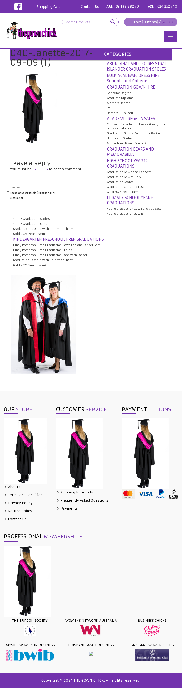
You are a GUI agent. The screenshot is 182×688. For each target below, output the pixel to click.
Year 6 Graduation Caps (30, 224)
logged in (40, 169)
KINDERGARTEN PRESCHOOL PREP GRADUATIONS (58, 239)
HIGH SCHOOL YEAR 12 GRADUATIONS (127, 163)
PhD (109, 108)
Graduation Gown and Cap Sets (129, 172)
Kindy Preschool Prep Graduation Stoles (42, 250)
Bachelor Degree (119, 93)
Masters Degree (119, 103)
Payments (68, 508)
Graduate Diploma (120, 98)
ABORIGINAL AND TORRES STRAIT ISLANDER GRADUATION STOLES (137, 66)
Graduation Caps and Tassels (128, 187)
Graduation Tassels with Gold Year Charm (43, 229)
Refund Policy (19, 511)
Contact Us (90, 6)
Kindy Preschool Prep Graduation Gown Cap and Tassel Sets (56, 245)
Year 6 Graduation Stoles (31, 219)
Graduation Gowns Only (124, 177)
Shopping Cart (48, 6)
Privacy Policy (19, 503)
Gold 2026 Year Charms (123, 192)
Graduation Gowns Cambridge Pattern (134, 133)
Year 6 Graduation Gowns (125, 213)
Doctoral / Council (120, 113)
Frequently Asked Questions (83, 500)
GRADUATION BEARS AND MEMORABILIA (130, 152)
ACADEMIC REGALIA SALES (131, 118)
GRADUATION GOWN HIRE (131, 87)
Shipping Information (78, 492)
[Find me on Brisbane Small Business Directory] (91, 653)
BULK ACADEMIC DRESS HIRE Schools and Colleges (133, 78)
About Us (15, 487)
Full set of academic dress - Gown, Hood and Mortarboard (136, 126)
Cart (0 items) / (153, 22)
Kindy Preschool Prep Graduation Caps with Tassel (50, 255)
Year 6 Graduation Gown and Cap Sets (134, 208)
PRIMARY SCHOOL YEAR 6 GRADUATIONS (130, 200)
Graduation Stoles (120, 182)
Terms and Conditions (26, 495)
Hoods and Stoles (120, 138)
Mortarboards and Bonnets (126, 143)
